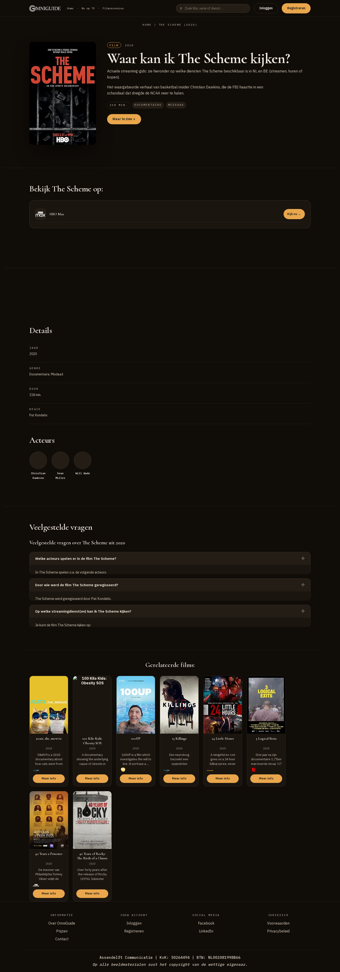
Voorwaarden (278, 923)
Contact (61, 939)
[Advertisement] (170, 291)
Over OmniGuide (61, 923)
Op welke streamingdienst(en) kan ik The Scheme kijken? (83, 611)
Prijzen (62, 931)
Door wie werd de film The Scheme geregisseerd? (76, 585)
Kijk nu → (294, 214)
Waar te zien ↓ (124, 119)
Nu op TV (88, 8)
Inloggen (266, 8)
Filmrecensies (113, 8)
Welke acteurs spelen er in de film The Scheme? (75, 558)
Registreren (296, 8)
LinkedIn (206, 931)
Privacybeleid (278, 931)
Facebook (206, 923)
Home (70, 8)
